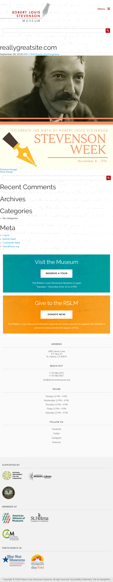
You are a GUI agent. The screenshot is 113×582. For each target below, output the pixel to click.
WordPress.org (11, 247)
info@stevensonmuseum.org (56, 380)
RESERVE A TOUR (56, 273)
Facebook (56, 429)
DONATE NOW (56, 314)
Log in (6, 235)
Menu (102, 9)
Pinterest (56, 442)
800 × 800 (29, 54)
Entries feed (9, 239)
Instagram (56, 438)
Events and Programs (47, 54)
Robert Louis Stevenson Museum (25, 12)
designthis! (105, 579)
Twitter (56, 434)
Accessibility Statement (81, 579)
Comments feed (11, 243)
